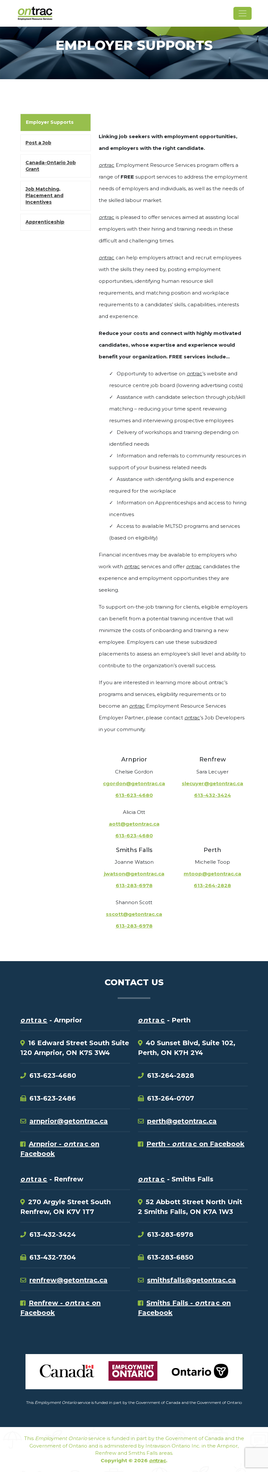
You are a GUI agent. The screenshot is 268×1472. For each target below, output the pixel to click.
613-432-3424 (212, 795)
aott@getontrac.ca (134, 824)
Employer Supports (50, 122)
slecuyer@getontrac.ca (212, 783)
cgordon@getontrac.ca (134, 783)
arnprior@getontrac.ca (68, 1121)
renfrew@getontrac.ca (68, 1280)
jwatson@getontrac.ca (134, 874)
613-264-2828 (212, 885)
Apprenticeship (44, 222)
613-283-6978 (134, 885)
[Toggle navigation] (242, 13)
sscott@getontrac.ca (134, 914)
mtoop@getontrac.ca (212, 874)
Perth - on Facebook (195, 1144)
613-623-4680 (134, 795)
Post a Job (38, 143)
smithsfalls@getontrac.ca (191, 1280)
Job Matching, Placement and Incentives (44, 195)
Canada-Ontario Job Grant (50, 166)
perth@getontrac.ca (182, 1121)
